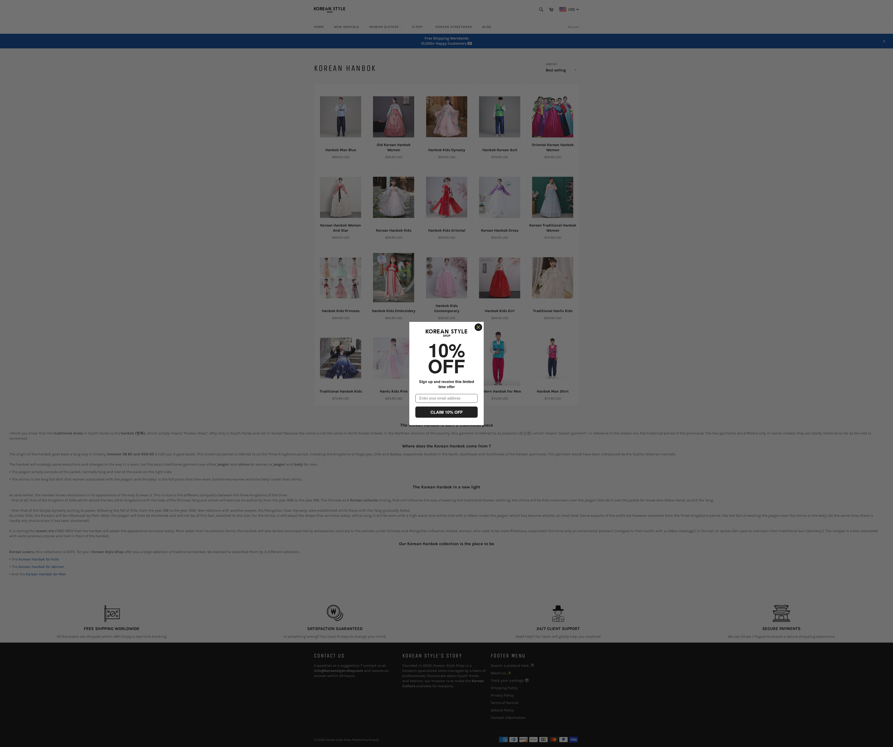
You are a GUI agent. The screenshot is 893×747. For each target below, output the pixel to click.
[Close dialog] (478, 327)
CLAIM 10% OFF (446, 412)
